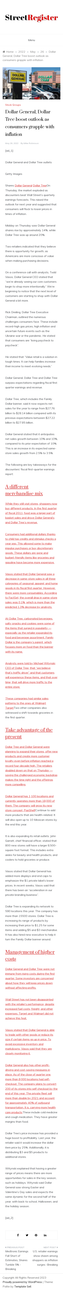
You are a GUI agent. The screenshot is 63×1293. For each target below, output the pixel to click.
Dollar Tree (40, 185)
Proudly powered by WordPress (23, 1282)
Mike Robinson (31, 143)
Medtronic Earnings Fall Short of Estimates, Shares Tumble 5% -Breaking (16, 1260)
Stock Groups (13, 104)
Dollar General (23, 185)
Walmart (40, 703)
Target (9, 707)
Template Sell (22, 1286)
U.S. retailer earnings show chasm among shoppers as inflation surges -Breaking (45, 1258)
